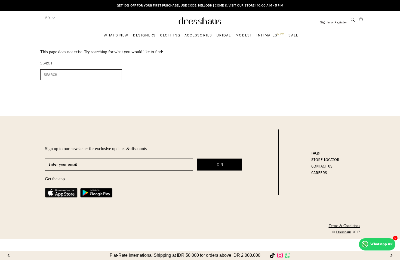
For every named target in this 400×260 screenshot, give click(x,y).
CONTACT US (322, 166)
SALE (293, 35)
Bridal (223, 35)
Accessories (198, 35)
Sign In (325, 22)
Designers (144, 35)
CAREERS (319, 173)
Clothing (170, 35)
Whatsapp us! (381, 244)
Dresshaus (343, 232)
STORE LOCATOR (325, 159)
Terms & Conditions (344, 226)
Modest (243, 35)
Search (46, 63)
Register (341, 22)
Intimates (270, 35)
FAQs (315, 153)
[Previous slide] (9, 255)
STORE (249, 5)
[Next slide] (391, 255)
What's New (116, 35)
